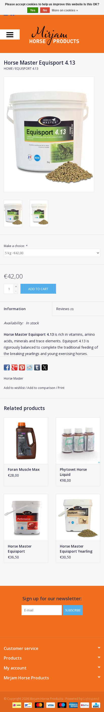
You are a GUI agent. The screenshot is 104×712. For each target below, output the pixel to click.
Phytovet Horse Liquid (73, 472)
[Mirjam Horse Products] (62, 35)
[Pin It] (22, 367)
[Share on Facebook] (7, 367)
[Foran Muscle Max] (26, 440)
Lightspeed (91, 699)
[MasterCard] (38, 705)
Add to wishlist (14, 388)
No (45, 10)
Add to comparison (41, 388)
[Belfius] (84, 705)
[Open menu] (10, 34)
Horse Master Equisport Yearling (76, 549)
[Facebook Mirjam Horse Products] (47, 626)
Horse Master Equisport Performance (20, 549)
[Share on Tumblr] (37, 367)
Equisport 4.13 (26, 68)
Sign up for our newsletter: (52, 598)
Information (15, 308)
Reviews (64, 308)
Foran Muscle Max (24, 469)
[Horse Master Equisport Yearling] (78, 517)
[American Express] (73, 705)
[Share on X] (45, 367)
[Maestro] (61, 705)
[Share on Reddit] (30, 367)
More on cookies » (65, 10)
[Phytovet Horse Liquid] (78, 440)
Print (61, 388)
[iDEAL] (16, 705)
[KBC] (95, 705)
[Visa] (50, 705)
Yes (32, 10)
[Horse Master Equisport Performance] (26, 517)
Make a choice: (15, 246)
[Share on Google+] (14, 367)
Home (8, 68)
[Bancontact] (27, 705)
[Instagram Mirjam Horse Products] (57, 626)
